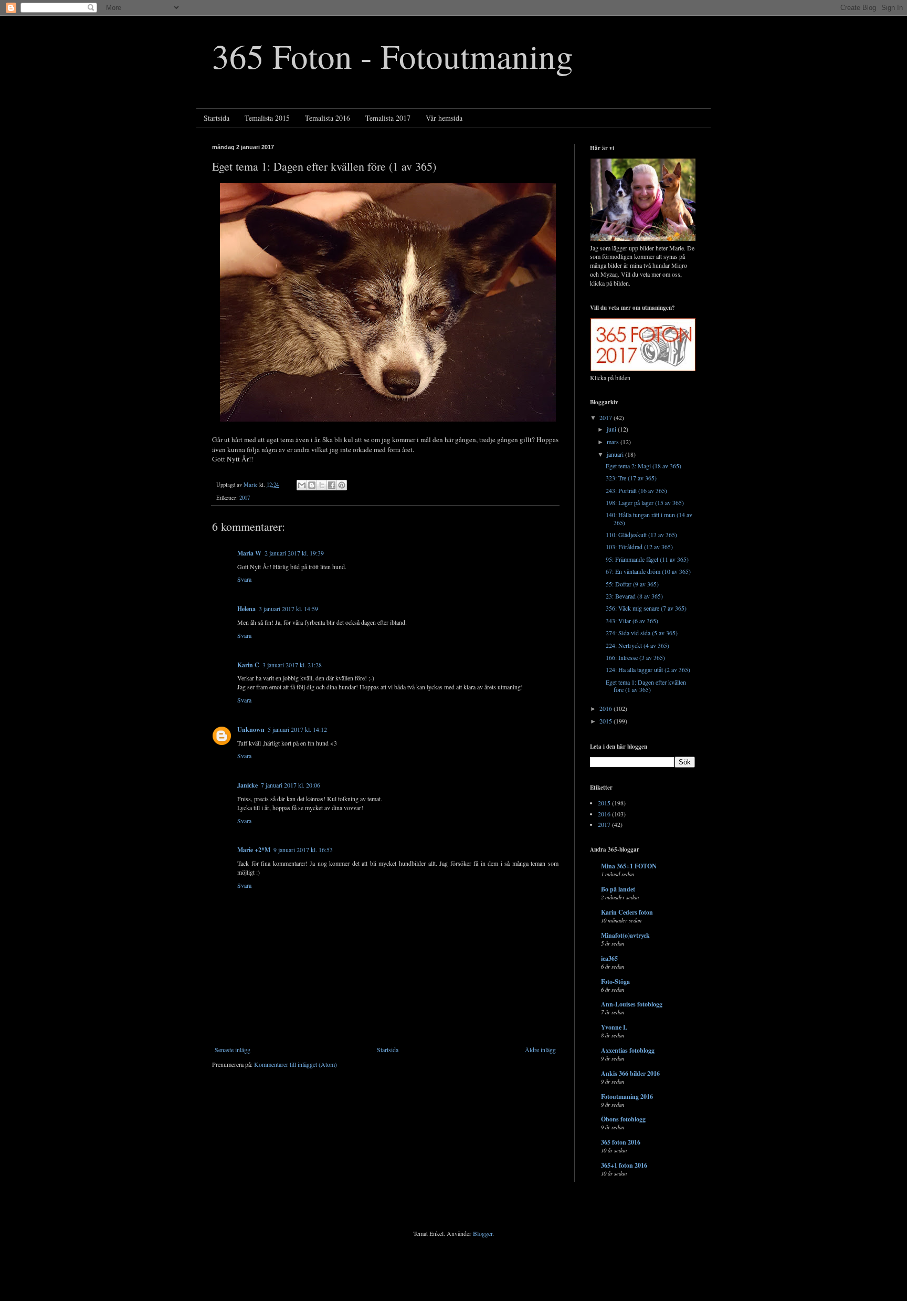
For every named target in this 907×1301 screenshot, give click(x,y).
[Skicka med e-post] (302, 485)
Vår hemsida (444, 118)
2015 (606, 721)
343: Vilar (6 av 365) (632, 620)
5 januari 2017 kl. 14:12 (297, 729)
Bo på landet (618, 889)
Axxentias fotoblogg (628, 1050)
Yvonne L (614, 1027)
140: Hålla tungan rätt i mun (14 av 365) (649, 518)
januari (616, 454)
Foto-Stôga (615, 981)
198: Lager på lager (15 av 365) (645, 502)
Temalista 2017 (387, 118)
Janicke (247, 785)
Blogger (482, 1233)
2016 (606, 708)
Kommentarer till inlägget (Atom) (295, 1064)
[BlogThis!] (312, 485)
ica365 (609, 958)
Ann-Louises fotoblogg (631, 1004)
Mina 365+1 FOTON (629, 866)
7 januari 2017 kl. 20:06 (290, 785)
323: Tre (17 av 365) (631, 478)
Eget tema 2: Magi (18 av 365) (643, 465)
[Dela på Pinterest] (341, 485)
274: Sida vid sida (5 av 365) (642, 632)
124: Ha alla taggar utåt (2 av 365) (648, 669)
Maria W (249, 553)
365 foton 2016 (620, 1142)
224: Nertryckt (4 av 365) (637, 645)
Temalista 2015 (267, 118)
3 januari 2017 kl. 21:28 (292, 664)
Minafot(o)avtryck (625, 935)
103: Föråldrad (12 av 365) (639, 546)
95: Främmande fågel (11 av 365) (647, 559)
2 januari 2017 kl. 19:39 (294, 553)
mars (613, 441)
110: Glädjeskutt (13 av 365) (641, 534)
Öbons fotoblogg (623, 1119)
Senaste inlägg (232, 1049)
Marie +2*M (253, 849)
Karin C (248, 664)
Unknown (251, 729)
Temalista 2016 (327, 118)
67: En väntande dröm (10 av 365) (648, 571)
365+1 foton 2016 (624, 1165)
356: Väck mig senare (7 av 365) (646, 608)
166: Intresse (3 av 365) (635, 657)
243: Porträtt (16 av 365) (636, 490)
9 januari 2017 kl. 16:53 (303, 849)
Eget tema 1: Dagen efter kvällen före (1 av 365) (646, 686)
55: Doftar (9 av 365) (632, 584)
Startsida (216, 118)
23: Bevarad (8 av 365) (634, 596)
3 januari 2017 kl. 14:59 (288, 608)
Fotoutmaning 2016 (627, 1096)
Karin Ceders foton (627, 912)
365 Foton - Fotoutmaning (392, 55)
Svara (244, 579)
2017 (244, 497)
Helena (246, 608)
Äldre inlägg (540, 1049)
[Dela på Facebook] (331, 485)
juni (612, 429)
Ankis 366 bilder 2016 (630, 1073)
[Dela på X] (322, 485)
